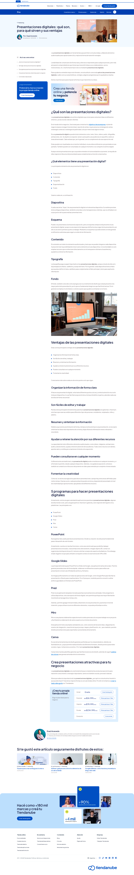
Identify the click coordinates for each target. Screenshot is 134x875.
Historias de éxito (61, 844)
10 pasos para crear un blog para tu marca (30, 768)
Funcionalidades (21, 838)
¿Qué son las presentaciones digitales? (30, 62)
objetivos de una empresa (97, 124)
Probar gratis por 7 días (107, 698)
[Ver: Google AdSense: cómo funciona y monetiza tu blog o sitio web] (101, 759)
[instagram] (100, 858)
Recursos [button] (74, 6)
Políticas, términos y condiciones (40, 858)
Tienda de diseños (22, 844)
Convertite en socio (42, 844)
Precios (68, 6)
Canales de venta (21, 841)
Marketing (21, 22)
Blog (18, 12)
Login (98, 6)
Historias (108, 12)
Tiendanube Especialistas (43, 841)
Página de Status (81, 841)
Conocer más (108, 716)
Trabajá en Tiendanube (103, 841)
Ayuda (78, 838)
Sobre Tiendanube (102, 838)
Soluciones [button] (50, 6)
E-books (59, 841)
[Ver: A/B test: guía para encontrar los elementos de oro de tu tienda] (67, 759)
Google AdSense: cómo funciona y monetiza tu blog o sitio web (100, 769)
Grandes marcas (25, 1)
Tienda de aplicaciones (23, 847)
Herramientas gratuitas (63, 847)
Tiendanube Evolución (23, 850)
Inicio (18, 1)
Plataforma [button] (59, 6)
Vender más (93, 12)
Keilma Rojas (90, 766)
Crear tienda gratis (109, 6)
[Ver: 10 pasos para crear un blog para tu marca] (33, 759)
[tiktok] (103, 858)
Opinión (102, 12)
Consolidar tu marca (69, 12)
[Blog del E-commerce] (28, 6)
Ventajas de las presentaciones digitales (30, 65)
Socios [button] (82, 6)
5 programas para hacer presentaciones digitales (32, 69)
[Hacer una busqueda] (114, 12)
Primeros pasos (82, 12)
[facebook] (116, 858)
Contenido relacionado (25, 76)
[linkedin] (113, 858)
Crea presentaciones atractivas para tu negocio (32, 73)
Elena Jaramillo (22, 766)
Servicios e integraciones (43, 838)
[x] (109, 858)
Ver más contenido (51, 738)
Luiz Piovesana (56, 766)
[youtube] (106, 858)
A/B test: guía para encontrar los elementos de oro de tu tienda (66, 769)
